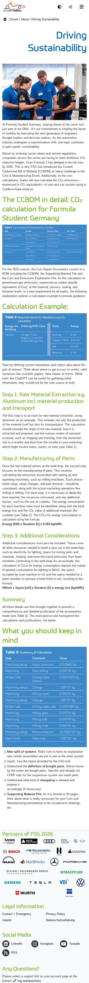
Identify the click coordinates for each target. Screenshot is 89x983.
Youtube (74, 943)
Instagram (46, 943)
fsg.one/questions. (30, 981)
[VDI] (64, 881)
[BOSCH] (11, 852)
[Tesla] (40, 882)
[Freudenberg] (38, 852)
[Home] (14, 6)
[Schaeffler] (71, 872)
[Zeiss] (69, 893)
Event (14, 19)
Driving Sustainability (45, 19)
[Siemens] (12, 882)
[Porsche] (74, 862)
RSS (14, 952)
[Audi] (49, 841)
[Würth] (25, 893)
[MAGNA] (77, 851)
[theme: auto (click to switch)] (61, 7)
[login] (71, 7)
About (25, 19)
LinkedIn (16, 943)
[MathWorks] (33, 862)
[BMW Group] (73, 841)
